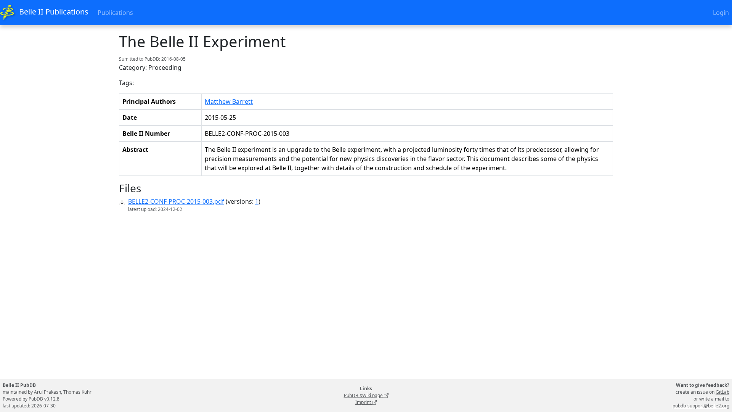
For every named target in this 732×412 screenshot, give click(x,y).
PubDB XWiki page (364, 395)
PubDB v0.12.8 (44, 399)
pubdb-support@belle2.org (701, 405)
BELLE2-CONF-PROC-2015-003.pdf (176, 201)
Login (721, 12)
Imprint (363, 402)
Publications (115, 12)
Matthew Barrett (229, 101)
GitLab (722, 392)
